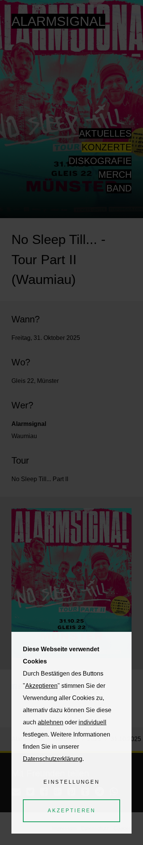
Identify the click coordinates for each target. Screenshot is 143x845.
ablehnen (50, 722)
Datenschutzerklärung (52, 759)
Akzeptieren (41, 685)
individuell (92, 722)
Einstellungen (71, 782)
